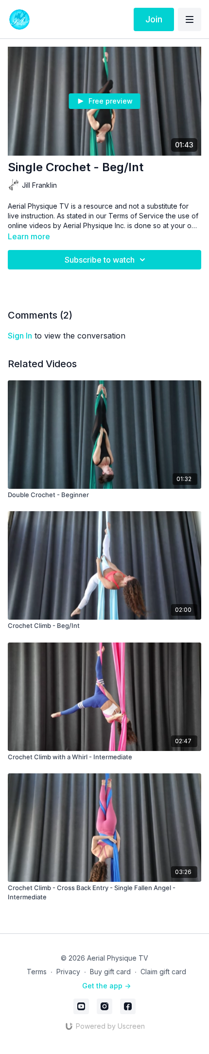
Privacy (68, 971)
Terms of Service (136, 216)
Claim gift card (163, 971)
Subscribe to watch (100, 260)
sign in (20, 335)
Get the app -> (106, 986)
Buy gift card (110, 971)
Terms (37, 971)
